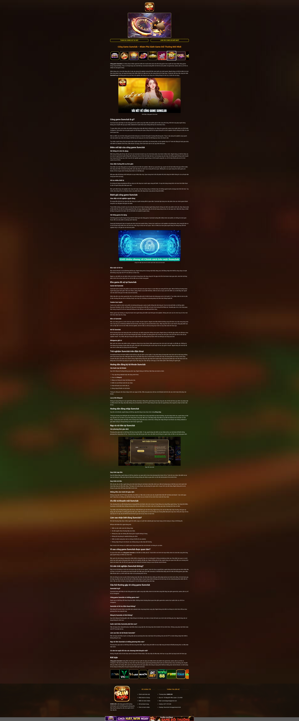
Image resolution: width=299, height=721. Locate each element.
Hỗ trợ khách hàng (144, 704)
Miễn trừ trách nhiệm (144, 701)
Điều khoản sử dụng (144, 697)
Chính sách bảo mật (144, 694)
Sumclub (119, 63)
